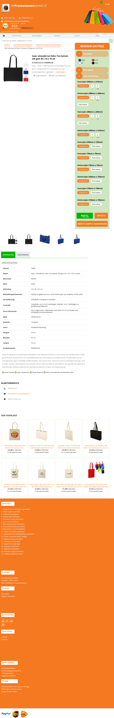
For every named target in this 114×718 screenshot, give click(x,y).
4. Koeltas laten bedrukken (10, 517)
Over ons (4, 639)
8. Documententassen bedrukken (13, 527)
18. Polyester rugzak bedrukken (12, 551)
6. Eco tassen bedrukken (10, 522)
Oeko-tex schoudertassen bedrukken (48, 46)
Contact (77, 36)
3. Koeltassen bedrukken (10, 514)
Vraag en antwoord (8, 596)
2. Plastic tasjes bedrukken (10, 512)
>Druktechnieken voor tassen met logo (15, 687)
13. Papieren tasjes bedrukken (12, 539)
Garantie (57, 36)
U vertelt (4, 637)
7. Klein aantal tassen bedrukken (12, 524)
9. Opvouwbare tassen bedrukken (13, 529)
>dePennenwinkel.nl (8, 668)
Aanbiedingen (37, 36)
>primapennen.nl (7, 673)
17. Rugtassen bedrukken (10, 549)
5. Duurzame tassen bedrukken (12, 519)
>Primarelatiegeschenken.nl (11, 671)
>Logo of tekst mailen (9, 691)
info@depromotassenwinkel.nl (19, 394)
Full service (5, 594)
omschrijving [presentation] (22, 255)
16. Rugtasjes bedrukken (10, 546)
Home (4, 35)
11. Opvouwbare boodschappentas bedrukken (17, 534)
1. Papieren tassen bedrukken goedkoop (15, 509)
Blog (97, 36)
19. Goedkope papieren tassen (12, 554)
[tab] (8, 255)
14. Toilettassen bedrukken (10, 541)
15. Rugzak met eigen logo (10, 544)
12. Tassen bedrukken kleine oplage (14, 536)
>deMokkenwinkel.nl (8, 676)
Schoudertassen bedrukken (23, 46)
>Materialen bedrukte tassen (11, 689)
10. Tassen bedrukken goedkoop (13, 531)
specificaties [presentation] (8, 255)
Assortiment (16, 36)
